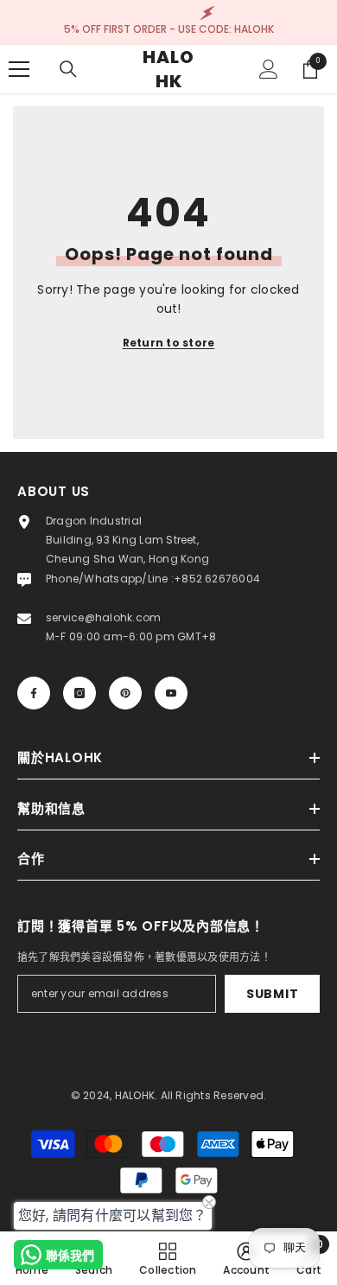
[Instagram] (79, 693)
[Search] (68, 69)
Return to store (169, 342)
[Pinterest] (125, 693)
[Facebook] (33, 693)
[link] (246, 1258)
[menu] (19, 69)
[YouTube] (171, 693)
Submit (272, 993)
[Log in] (268, 69)
